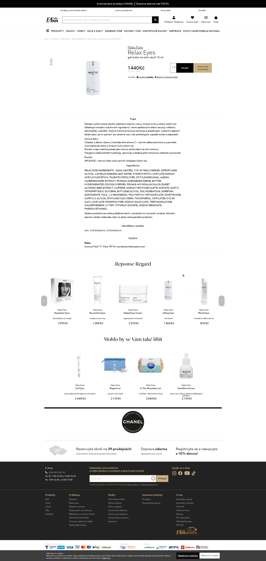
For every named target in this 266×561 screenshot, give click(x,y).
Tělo (47, 510)
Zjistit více (106, 558)
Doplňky (49, 514)
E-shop (49, 467)
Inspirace (175, 31)
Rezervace (74, 503)
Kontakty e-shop (184, 499)
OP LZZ (180, 525)
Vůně (47, 503)
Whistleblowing (183, 521)
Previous (44, 301)
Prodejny (146, 499)
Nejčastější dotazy (78, 525)
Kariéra (179, 514)
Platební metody (77, 506)
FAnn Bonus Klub (116, 499)
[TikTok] (193, 473)
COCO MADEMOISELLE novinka (201, 31)
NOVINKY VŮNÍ (132, 31)
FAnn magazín (115, 506)
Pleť (47, 499)
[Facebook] (180, 473)
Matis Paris (135, 47)
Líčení (48, 506)
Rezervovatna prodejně (203, 67)
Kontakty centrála (185, 503)
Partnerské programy (118, 517)
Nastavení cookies (188, 555)
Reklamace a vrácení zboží (81, 514)
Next (222, 301)
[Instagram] (174, 473)
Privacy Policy (133, 484)
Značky (71, 31)
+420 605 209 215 (56, 472)
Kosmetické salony (155, 31)
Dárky (81, 31)
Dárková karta (115, 503)
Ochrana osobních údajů (81, 521)
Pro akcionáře (183, 517)
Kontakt (202, 10)
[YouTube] (187, 473)
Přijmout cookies (209, 555)
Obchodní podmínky (79, 517)
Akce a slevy (95, 31)
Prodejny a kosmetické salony (73, 10)
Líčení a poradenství (123, 10)
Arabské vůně (113, 31)
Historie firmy (183, 510)
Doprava (73, 499)
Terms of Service (148, 484)
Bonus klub (165, 10)
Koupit (185, 68)
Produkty (57, 31)
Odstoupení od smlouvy (80, 510)
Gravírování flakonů (117, 510)
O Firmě (180, 506)
